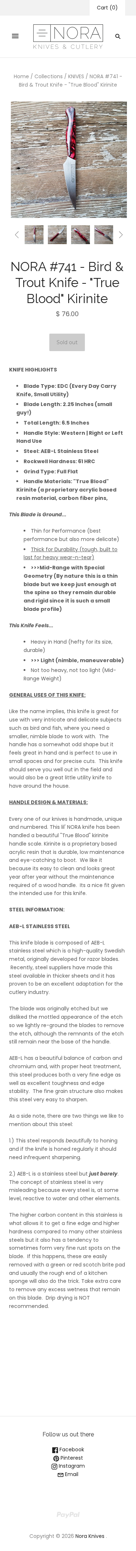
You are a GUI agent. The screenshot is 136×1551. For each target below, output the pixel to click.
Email (70, 1474)
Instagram (71, 1466)
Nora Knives (89, 1536)
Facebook (71, 1449)
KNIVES (76, 76)
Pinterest (71, 1457)
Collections (48, 76)
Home (21, 76)
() (107, 7)
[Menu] (15, 36)
